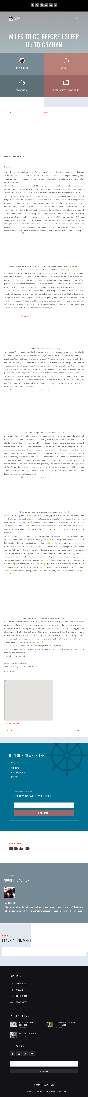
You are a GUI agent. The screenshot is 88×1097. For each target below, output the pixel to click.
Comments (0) (22, 90)
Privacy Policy (49, 1091)
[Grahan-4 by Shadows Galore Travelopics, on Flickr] (44, 409)
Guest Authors (59, 90)
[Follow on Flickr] (51, 5)
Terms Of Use (62, 1091)
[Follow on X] (37, 5)
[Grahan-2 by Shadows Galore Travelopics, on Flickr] (44, 248)
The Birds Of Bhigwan (27, 1033)
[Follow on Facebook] (32, 5)
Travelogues (73, 90)
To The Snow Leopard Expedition (27, 1023)
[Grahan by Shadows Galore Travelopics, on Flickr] (44, 133)
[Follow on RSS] (55, 5)
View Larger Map (11, 723)
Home (23, 1091)
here (34, 666)
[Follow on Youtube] (46, 5)
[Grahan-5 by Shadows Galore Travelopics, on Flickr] (44, 493)
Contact (39, 1091)
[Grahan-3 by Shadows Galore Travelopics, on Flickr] (44, 331)
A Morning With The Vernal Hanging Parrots (65, 1023)
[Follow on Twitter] (25, 1053)
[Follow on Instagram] (42, 5)
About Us (30, 1091)
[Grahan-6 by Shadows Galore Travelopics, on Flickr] (44, 594)
